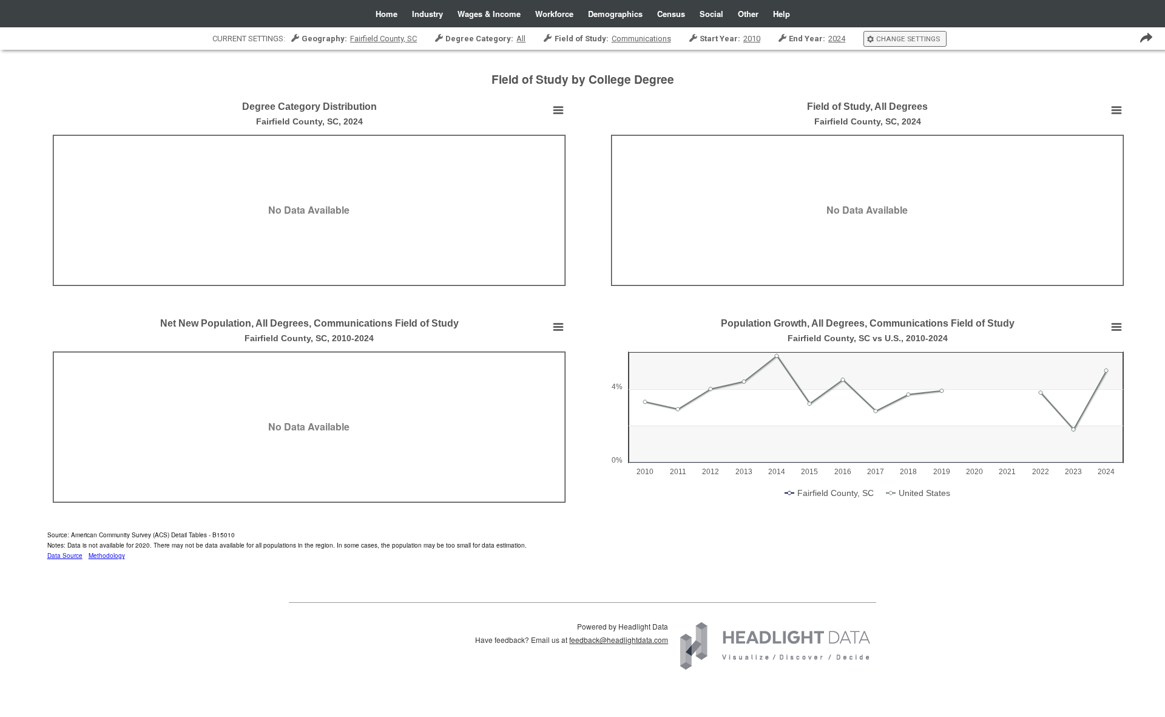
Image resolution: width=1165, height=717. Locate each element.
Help (781, 13)
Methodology (107, 555)
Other (748, 13)
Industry (427, 13)
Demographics (615, 13)
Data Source (65, 555)
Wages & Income (489, 13)
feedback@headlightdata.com (618, 639)
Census (671, 13)
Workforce (554, 13)
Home (386, 13)
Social (711, 13)
